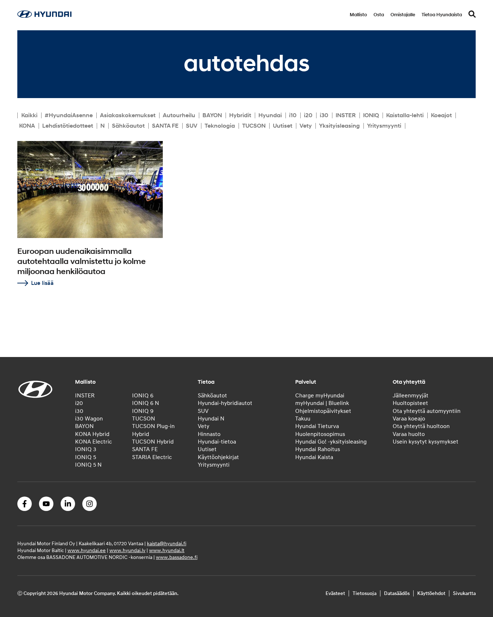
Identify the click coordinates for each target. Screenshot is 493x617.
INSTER (346, 115)
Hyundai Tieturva (317, 426)
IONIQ (371, 115)
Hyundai (270, 115)
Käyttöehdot (431, 593)
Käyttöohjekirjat (218, 457)
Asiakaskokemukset (128, 115)
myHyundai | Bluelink (322, 403)
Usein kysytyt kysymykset (425, 441)
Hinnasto (209, 434)
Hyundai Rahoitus (317, 449)
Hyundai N (211, 418)
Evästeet (335, 593)
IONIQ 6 (142, 395)
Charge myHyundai (319, 395)
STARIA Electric (152, 457)
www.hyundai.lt (166, 550)
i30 (324, 115)
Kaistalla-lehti (405, 115)
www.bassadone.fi (176, 557)
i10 (293, 115)
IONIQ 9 (142, 411)
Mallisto (358, 15)
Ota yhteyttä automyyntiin (427, 411)
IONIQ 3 (85, 449)
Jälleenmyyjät (410, 395)
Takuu (302, 418)
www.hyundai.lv (127, 550)
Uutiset (282, 126)
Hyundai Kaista (314, 457)
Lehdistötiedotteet (67, 126)
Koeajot (441, 115)
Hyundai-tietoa (217, 441)
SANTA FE (165, 126)
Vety (306, 126)
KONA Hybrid (92, 434)
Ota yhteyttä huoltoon (421, 426)
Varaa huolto (409, 434)
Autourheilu (179, 115)
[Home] (44, 15)
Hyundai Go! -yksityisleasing (331, 441)
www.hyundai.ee (86, 550)
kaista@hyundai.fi (166, 544)
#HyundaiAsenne (69, 115)
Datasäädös (397, 593)
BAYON (212, 115)
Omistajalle (403, 15)
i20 (308, 115)
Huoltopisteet (410, 403)
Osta (379, 15)
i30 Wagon (89, 418)
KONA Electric (93, 441)
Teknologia (220, 126)
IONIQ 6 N (145, 403)
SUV (191, 126)
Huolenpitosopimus (320, 434)
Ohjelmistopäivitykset (323, 411)
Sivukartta (464, 593)
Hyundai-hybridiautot (225, 403)
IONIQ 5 (85, 457)
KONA (27, 126)
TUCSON (254, 126)
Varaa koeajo (409, 418)
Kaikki (29, 115)
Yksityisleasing (339, 126)
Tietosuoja (364, 593)
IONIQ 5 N (88, 464)
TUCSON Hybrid (153, 441)
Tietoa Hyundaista (442, 15)
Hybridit (240, 115)
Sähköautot (128, 126)
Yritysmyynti (384, 126)
